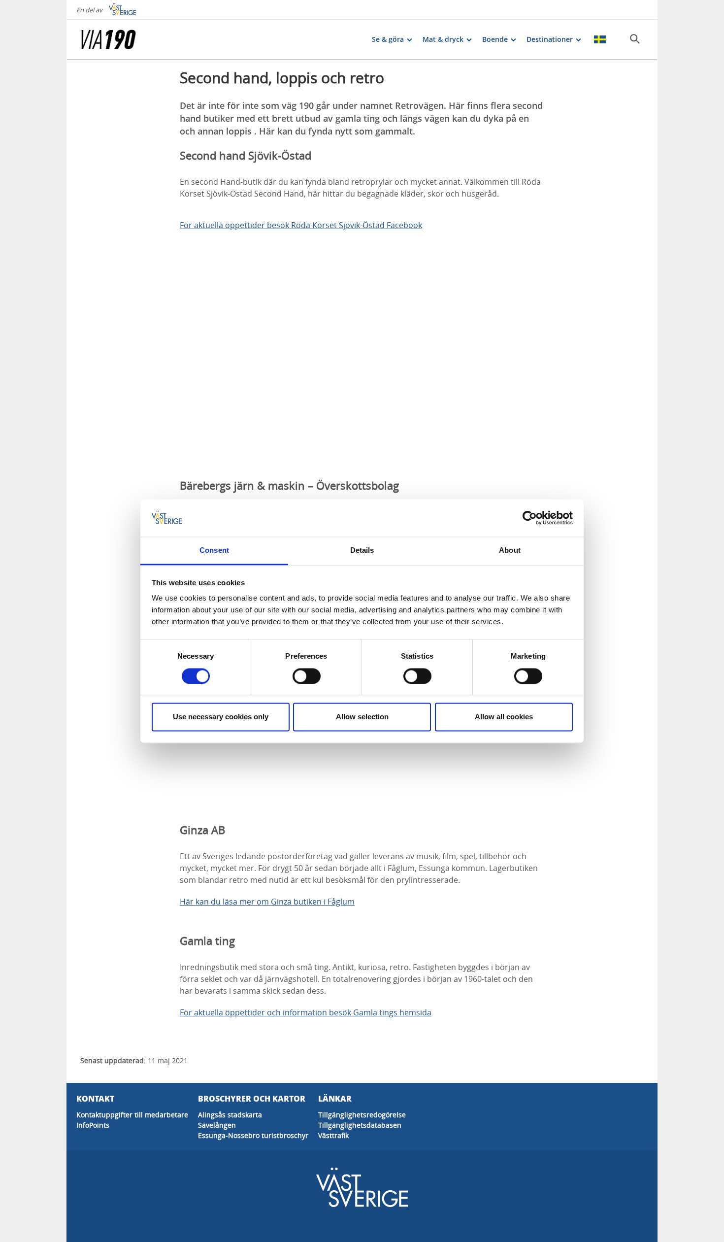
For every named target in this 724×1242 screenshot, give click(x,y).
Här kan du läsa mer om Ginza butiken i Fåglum (267, 901)
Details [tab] (362, 550)
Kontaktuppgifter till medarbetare (132, 1114)
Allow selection (362, 717)
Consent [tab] (214, 550)
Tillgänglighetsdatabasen (359, 1125)
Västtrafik (333, 1135)
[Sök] (635, 39)
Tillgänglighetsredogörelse (362, 1114)
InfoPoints (92, 1125)
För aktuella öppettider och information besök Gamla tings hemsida (305, 1012)
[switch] (307, 676)
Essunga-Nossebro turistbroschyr (253, 1135)
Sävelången (217, 1125)
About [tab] (510, 550)
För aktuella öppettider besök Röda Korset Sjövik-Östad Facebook (301, 225)
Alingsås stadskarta (230, 1114)
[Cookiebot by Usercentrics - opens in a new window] (530, 517)
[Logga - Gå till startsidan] (115, 39)
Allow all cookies (504, 717)
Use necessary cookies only (220, 717)
